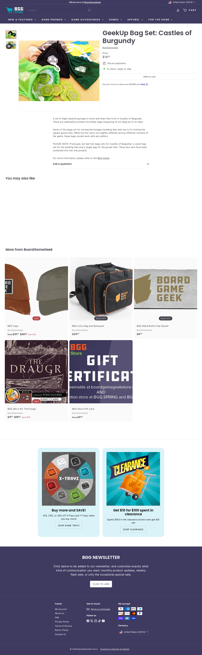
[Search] (89, 10)
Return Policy (61, 630)
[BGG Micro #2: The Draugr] (36, 380)
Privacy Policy (62, 621)
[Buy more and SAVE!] (69, 479)
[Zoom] (59, 71)
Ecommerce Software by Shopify (114, 649)
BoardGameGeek (92, 2)
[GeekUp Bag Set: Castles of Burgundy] (20, 212)
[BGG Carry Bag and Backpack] (101, 297)
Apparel (134, 19)
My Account (61, 609)
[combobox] (60, 10)
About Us (59, 613)
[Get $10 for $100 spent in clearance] (133, 479)
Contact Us (60, 634)
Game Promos (52, 19)
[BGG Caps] (36, 298)
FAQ (57, 617)
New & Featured (21, 19)
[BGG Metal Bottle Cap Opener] (165, 297)
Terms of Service (63, 626)
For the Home (159, 19)
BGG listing (103, 158)
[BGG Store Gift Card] (101, 381)
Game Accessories (86, 19)
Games (114, 19)
